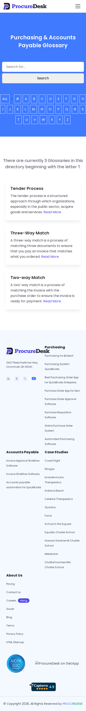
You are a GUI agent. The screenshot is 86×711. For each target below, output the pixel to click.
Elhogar (49, 469)
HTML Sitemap (15, 642)
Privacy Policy (14, 634)
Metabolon (51, 554)
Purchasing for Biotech (59, 355)
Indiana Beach (54, 490)
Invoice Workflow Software (22, 474)
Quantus (50, 507)
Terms (10, 625)
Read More (52, 212)
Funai (48, 515)
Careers (16, 600)
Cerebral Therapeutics (59, 499)
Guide (10, 609)
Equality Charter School (60, 532)
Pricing (10, 584)
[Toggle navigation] (78, 6)
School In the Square (58, 524)
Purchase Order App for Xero (62, 390)
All (5, 98)
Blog (9, 617)
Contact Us (13, 592)
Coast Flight (52, 460)
